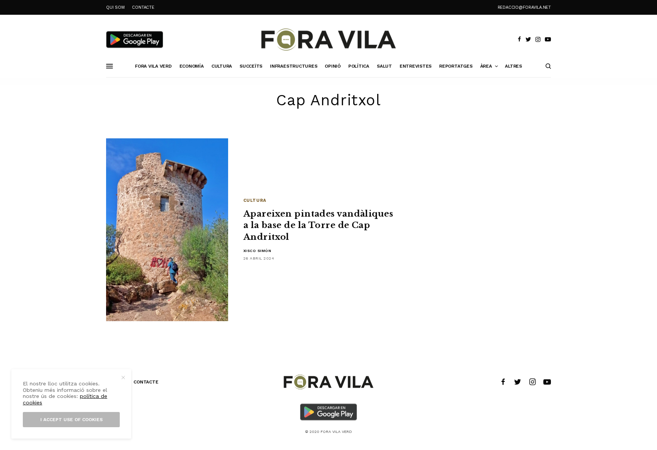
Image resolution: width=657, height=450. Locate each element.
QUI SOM (115, 7)
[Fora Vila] (328, 39)
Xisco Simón (257, 251)
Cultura (254, 200)
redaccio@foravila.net (524, 7)
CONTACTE (143, 7)
